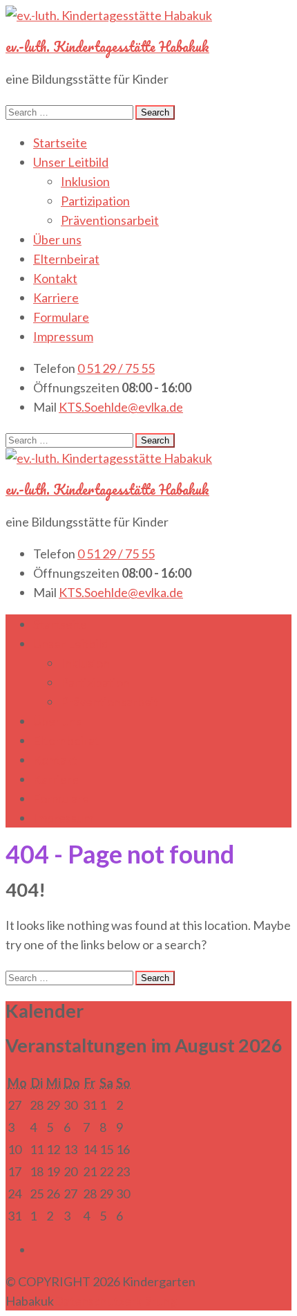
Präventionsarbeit (110, 220)
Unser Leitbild (70, 162)
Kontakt (55, 278)
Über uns (57, 239)
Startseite (60, 142)
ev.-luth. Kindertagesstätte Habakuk (107, 46)
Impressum (63, 336)
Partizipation (95, 200)
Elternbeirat (66, 258)
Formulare (61, 317)
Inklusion (85, 181)
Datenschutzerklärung (115, 1300)
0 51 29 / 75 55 (116, 368)
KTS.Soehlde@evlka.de (121, 406)
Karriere (56, 297)
